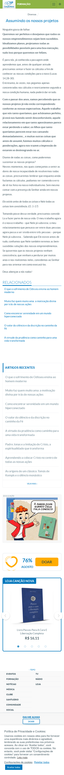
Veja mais (32, 484)
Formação (12, 679)
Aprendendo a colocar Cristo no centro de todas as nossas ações (31, 459)
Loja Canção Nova (19, 581)
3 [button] (32, 646)
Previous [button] (5, 615)
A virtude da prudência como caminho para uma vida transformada (32, 432)
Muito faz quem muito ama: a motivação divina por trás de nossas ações (30, 392)
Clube (9, 694)
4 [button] (38, 646)
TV (37, 674)
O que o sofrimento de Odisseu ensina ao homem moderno (30, 379)
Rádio (39, 679)
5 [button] (45, 646)
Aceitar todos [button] (13, 767)
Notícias (11, 684)
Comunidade (13, 705)
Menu (54, 4)
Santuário (12, 699)
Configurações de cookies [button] (18, 762)
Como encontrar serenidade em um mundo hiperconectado (32, 406)
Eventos (11, 674)
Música (10, 689)
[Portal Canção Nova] (9, 4)
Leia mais (22, 757)
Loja (38, 684)
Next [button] (58, 615)
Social (10, 710)
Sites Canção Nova (60, 4)
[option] (32, 615)
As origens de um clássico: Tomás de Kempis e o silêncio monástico (27, 473)
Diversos (32, 14)
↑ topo (32, 670)
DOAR (31, 721)
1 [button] (18, 646)
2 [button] (25, 646)
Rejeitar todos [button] (41, 762)
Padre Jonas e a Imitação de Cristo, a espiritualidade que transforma (28, 446)
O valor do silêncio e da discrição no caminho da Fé (27, 419)
